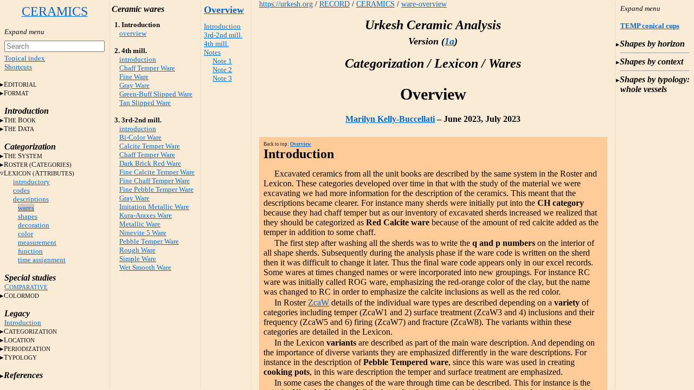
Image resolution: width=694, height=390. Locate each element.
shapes (27, 216)
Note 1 (222, 61)
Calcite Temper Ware (149, 146)
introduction (137, 59)
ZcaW (318, 302)
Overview (224, 9)
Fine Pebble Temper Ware (156, 189)
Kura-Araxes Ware (145, 215)
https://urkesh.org (286, 4)
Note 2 (222, 70)
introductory (31, 182)
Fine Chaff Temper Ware (154, 181)
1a (449, 41)
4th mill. (216, 44)
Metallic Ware (139, 224)
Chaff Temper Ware (147, 68)
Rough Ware (137, 250)
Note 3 (222, 78)
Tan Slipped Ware (145, 103)
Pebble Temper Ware (149, 241)
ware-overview (424, 4)
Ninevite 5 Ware (142, 233)
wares (26, 208)
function (30, 251)
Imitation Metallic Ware (154, 207)
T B (20, 120)
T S (23, 156)
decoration (33, 225)
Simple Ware (137, 259)
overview (132, 33)
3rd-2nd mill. (223, 35)
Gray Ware (134, 85)
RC (38, 164)
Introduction (22, 322)
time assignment (42, 260)
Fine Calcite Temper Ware (157, 172)
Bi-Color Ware (140, 137)
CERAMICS (375, 4)
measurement (37, 242)
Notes (212, 52)
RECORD (334, 4)
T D (19, 129)
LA (39, 173)
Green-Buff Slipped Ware (155, 94)
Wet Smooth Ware (145, 267)
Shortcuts (18, 67)
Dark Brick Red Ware (150, 163)
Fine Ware (134, 77)
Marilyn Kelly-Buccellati (390, 118)
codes (21, 190)
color (25, 234)
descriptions (31, 199)
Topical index (24, 58)
